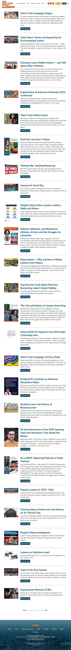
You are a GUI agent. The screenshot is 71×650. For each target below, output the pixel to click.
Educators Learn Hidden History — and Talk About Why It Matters (43, 64)
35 (41, 610)
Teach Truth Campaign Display (36, 13)
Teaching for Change (49, 636)
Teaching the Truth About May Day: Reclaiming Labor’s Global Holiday (39, 286)
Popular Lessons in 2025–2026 (37, 489)
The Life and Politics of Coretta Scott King (42, 305)
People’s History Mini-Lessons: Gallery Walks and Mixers (40, 207)
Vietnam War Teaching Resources (37, 165)
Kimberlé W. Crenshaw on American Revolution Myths (39, 380)
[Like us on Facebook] (33, 625)
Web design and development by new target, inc (35, 643)
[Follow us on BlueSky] (35, 625)
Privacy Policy (35, 645)
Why (16, 629)
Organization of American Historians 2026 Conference (42, 93)
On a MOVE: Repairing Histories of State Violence (41, 459)
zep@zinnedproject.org (37, 639)
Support (39, 3)
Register (35, 632)
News (28, 3)
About (43, 3)
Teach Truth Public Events (34, 115)
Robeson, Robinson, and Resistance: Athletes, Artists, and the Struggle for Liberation (40, 232)
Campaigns (33, 3)
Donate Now (58, 3)
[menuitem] (21, 3)
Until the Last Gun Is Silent (35, 139)
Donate (54, 629)
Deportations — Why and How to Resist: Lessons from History (41, 261)
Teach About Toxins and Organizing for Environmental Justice (41, 39)
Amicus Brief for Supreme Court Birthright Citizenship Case (43, 333)
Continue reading (25, 28)
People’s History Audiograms (35, 532)
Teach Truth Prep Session (33, 569)
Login (64, 3)
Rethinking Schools (35, 636)
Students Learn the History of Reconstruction (36, 406)
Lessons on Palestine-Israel (34, 552)
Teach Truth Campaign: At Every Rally (40, 357)
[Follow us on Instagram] (38, 625)
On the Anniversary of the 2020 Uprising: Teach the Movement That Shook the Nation (42, 433)
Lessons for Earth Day (32, 185)
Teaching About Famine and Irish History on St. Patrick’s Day (42, 511)
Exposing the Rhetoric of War (36, 589)
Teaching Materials (21, 3)
